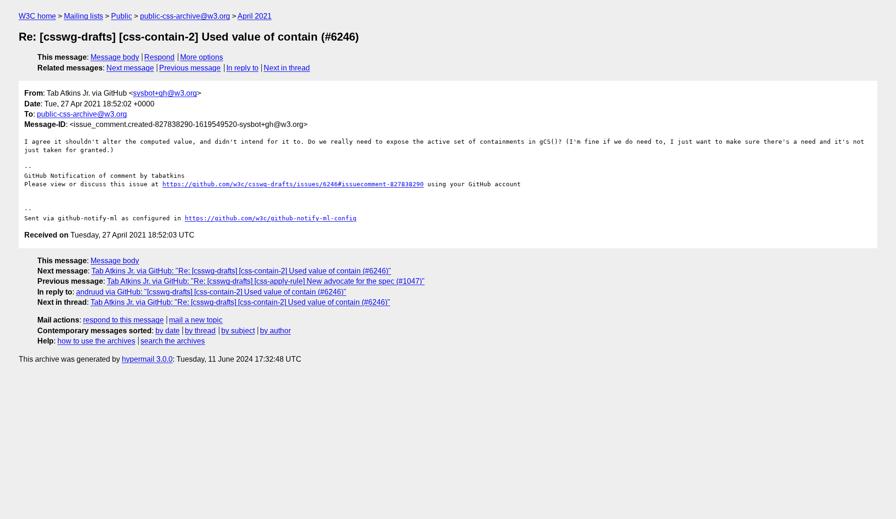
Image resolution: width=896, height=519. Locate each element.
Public (121, 16)
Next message (130, 68)
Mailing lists (83, 16)
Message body (115, 57)
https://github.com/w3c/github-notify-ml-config (271, 218)
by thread (200, 331)
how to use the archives (96, 341)
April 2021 (255, 16)
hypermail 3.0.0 (147, 359)
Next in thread (287, 68)
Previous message (190, 68)
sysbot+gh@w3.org (165, 93)
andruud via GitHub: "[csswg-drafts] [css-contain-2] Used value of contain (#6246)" (211, 292)
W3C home (37, 16)
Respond (159, 57)
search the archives (172, 341)
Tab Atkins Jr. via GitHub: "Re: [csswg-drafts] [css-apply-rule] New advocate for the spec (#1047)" (266, 281)
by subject (238, 331)
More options (201, 57)
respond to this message (123, 320)
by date (167, 331)
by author (275, 331)
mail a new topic (196, 320)
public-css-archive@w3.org (185, 16)
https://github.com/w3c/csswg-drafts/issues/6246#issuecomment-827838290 (293, 184)
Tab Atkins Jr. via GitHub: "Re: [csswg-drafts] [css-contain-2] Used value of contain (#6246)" (241, 271)
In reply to (242, 68)
